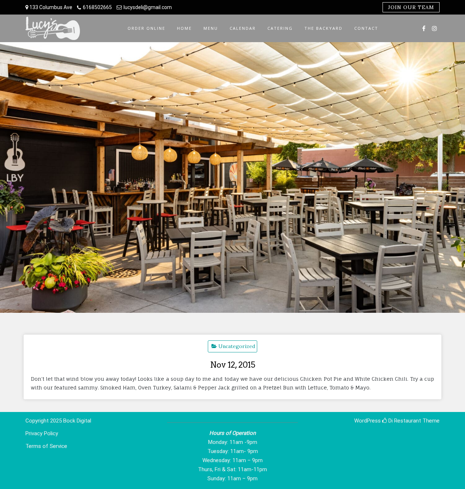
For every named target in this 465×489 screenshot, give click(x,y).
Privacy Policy (41, 433)
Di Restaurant (404, 420)
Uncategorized (236, 346)
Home (184, 28)
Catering (280, 28)
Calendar (243, 28)
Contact (366, 28)
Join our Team (411, 7)
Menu (210, 28)
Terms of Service (46, 446)
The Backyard (323, 28)
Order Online (146, 28)
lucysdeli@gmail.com (148, 7)
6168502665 (97, 7)
